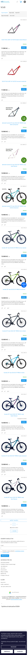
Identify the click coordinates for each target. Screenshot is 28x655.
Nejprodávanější (4, 15)
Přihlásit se (5, 555)
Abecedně (12, 15)
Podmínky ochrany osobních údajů (8, 564)
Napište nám (3, 573)
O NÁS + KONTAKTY (5, 584)
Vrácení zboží (3, 570)
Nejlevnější (11, 12)
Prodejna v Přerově (5, 575)
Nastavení (13, 647)
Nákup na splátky (4, 572)
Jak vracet (3, 568)
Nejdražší (17, 12)
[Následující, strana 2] (14, 524)
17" (2, 141)
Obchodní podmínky (5, 562)
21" (5, 308)
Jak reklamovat (4, 566)
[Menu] (24, 1)
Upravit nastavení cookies (16, 599)
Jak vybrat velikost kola (6, 586)
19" (5, 141)
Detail (23, 47)
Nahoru (15, 531)
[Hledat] (17, 1)
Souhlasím (20, 651)
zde (2, 643)
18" (2, 58)
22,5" (8, 308)
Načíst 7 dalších (14, 520)
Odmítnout (7, 651)
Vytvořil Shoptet (15, 592)
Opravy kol (3, 582)
